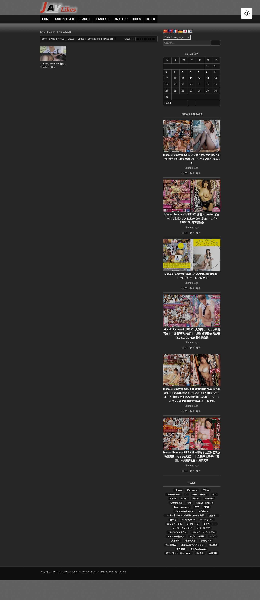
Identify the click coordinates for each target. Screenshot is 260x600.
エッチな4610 (206, 519)
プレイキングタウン (177, 532)
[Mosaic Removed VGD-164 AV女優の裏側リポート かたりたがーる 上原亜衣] (191, 255)
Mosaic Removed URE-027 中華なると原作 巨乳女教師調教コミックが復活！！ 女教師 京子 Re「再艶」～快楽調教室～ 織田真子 (191, 456)
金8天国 (200, 553)
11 (175, 78)
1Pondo (178, 490)
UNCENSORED (64, 19)
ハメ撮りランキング (182, 528)
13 (191, 78)
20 (191, 84)
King (189, 503)
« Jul (168, 102)
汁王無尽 (213, 545)
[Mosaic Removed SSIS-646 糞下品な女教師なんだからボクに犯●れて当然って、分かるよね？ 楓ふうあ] (191, 136)
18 (175, 84)
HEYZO (196, 498)
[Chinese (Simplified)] (165, 31)
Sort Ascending (115, 39)
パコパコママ (203, 528)
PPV (197, 507)
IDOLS (136, 19)
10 (166, 78)
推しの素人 (171, 545)
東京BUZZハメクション (192, 545)
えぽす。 (213, 515)
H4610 (184, 498)
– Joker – (203, 511)
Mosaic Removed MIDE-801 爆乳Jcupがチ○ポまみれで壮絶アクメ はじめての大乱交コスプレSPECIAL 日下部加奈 (191, 218)
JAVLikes (63, 571)
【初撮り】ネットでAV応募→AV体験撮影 (184, 515)
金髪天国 (213, 553)
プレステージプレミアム (203, 532)
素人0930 (180, 549)
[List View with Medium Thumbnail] (150, 39)
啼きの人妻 (190, 540)
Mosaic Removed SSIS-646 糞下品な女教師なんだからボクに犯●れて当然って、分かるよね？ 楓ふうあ (191, 159)
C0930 (206, 490)
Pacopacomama (181, 507)
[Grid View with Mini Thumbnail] (134, 39)
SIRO (206, 507)
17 (166, 84)
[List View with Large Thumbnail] (154, 39)
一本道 (213, 536)
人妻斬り (175, 540)
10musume (192, 490)
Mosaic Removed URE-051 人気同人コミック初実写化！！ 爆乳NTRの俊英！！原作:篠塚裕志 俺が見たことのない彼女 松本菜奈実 (191, 333)
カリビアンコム (174, 524)
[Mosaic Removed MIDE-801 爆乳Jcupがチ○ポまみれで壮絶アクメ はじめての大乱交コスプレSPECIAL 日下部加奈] (191, 196)
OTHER (150, 19)
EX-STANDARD (199, 494)
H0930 (173, 498)
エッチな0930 (188, 519)
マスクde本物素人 (175, 536)
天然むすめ (206, 540)
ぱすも (173, 519)
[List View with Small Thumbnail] (146, 39)
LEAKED (84, 19)
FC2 (214, 494)
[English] (170, 31)
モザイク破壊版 (197, 536)
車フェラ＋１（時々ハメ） (178, 553)
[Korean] (190, 31)
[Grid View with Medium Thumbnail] (142, 39)
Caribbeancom (173, 494)
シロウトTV (192, 524)
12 (183, 78)
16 (215, 78)
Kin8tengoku (176, 503)
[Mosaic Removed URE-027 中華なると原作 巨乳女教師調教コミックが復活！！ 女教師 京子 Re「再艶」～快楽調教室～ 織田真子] (191, 434)
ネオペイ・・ (209, 524)
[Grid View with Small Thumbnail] (138, 39)
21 (199, 84)
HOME (46, 19)
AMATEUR (121, 19)
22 (207, 84)
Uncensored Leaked (184, 511)
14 (199, 78)
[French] (175, 31)
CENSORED (102, 19)
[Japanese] (185, 31)
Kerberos (209, 498)
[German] (180, 31)
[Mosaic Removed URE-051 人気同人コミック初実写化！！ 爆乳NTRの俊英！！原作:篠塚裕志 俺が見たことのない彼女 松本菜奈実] (191, 311)
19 (183, 84)
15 (207, 78)
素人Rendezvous (199, 549)
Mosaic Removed (204, 503)
